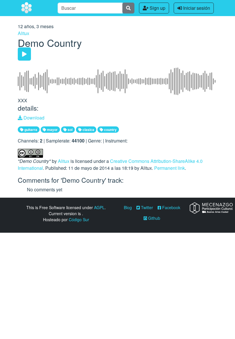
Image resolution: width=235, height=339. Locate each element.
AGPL (99, 207)
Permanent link (169, 168)
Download (33, 117)
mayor (52, 129)
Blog (128, 207)
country (110, 129)
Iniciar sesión (196, 8)
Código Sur (79, 219)
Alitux (23, 33)
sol (70, 129)
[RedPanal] (27, 8)
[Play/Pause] (24, 54)
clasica (88, 129)
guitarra (30, 129)
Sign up (156, 8)
